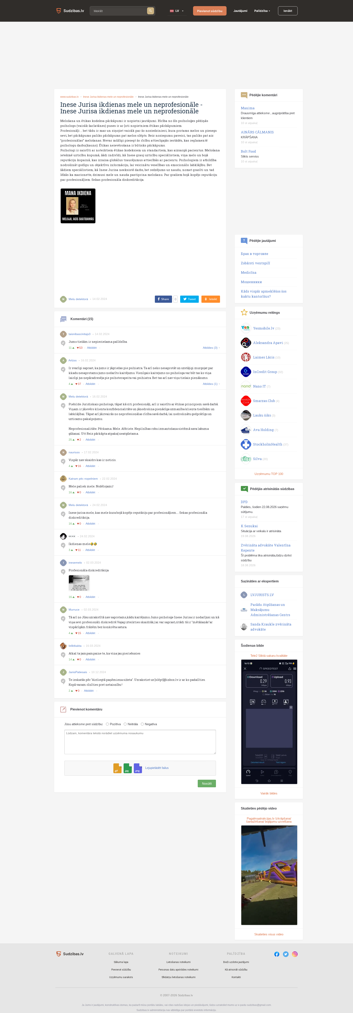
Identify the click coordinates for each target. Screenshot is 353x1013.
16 (79, 466)
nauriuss (74, 452)
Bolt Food (248, 151)
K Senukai (249, 526)
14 (70, 659)
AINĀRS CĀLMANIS (257, 132)
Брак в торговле (254, 253)
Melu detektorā (78, 396)
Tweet (192, 299)
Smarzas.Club (264, 401)
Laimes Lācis (263, 357)
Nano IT (259, 386)
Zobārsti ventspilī (255, 263)
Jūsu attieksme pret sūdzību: (83, 724)
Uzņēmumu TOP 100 (269, 474)
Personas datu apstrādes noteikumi (178, 969)
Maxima (248, 108)
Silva (257, 459)
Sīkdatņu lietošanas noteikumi (178, 977)
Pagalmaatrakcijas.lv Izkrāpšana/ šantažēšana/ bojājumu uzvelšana (269, 820)
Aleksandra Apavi (268, 343)
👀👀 (72, 536)
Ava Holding (263, 430)
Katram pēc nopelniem (83, 478)
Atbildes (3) (210, 347)
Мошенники (251, 282)
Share (165, 299)
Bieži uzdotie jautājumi (236, 962)
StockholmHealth (267, 444)
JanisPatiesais (78, 672)
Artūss (72, 360)
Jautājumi (240, 10)
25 (70, 439)
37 (79, 383)
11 (70, 347)
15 (79, 633)
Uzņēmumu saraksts (121, 977)
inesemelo (75, 562)
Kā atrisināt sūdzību (236, 969)
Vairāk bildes (268, 793)
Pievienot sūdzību (209, 11)
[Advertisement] (176, 55)
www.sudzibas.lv (69, 96)
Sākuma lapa (121, 962)
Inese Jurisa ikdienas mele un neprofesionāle (108, 96)
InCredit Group (265, 372)
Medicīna (248, 272)
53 (81, 347)
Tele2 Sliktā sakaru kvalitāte (268, 655)
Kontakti (236, 977)
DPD (244, 502)
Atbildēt (92, 347)
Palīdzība (261, 10)
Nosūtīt (207, 783)
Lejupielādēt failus (157, 768)
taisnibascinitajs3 (79, 334)
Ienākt (288, 10)
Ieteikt (213, 299)
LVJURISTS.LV (262, 595)
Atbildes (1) (210, 383)
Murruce (74, 609)
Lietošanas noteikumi (178, 962)
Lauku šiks (262, 415)
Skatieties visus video (268, 934)
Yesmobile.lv (263, 328)
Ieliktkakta (75, 645)
